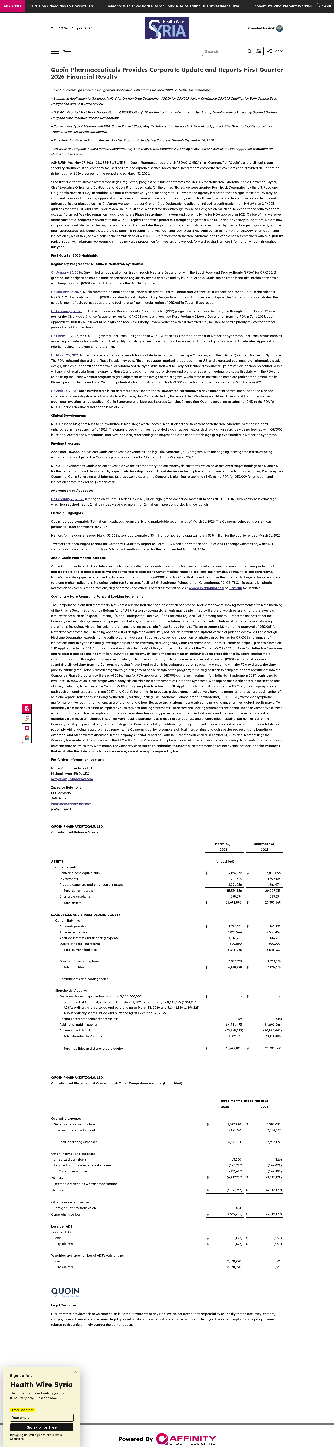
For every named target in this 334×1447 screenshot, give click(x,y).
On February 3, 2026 (66, 311)
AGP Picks (12, 6)
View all (325, 6)
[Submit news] (26, 709)
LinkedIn (235, 588)
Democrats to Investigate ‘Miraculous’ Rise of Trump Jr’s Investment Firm (172, 6)
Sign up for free (42, 1427)
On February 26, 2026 (67, 499)
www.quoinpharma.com (206, 588)
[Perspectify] (26, 719)
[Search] (249, 51)
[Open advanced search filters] (258, 51)
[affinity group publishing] (26, 728)
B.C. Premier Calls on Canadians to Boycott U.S (51, 6)
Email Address (22, 1410)
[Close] (75, 1372)
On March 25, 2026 (64, 355)
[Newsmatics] (26, 738)
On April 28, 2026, (64, 391)
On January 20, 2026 (66, 272)
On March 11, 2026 (64, 336)
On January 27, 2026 (66, 292)
